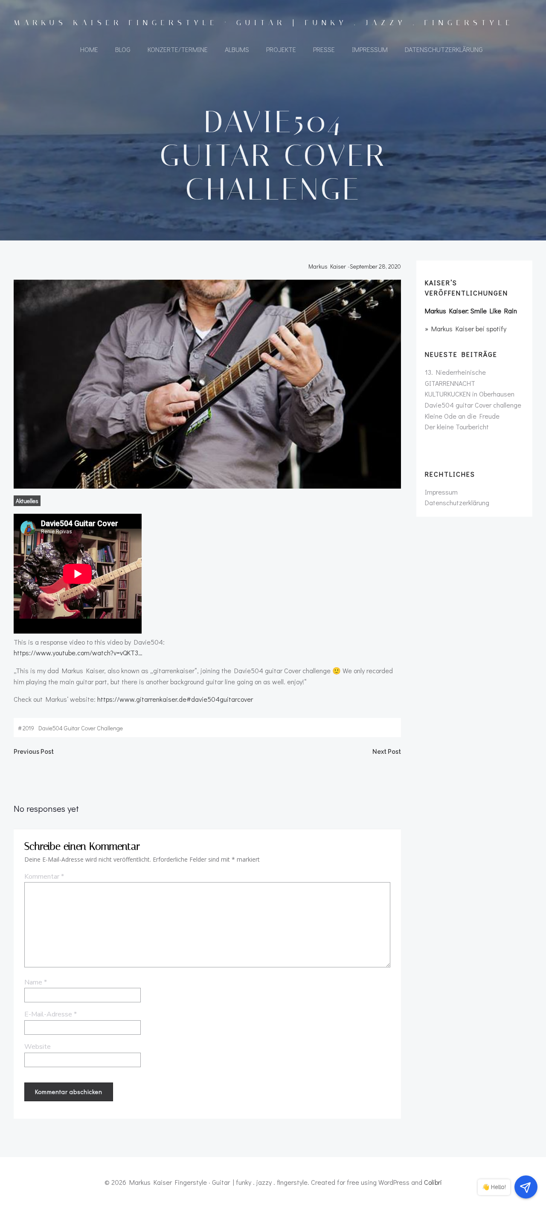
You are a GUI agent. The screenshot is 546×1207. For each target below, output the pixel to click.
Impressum (370, 49)
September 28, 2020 (375, 266)
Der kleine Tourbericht (457, 426)
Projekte (281, 49)
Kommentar (44, 876)
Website (37, 1046)
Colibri (433, 1182)
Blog (123, 49)
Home (89, 49)
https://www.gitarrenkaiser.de (141, 699)
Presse (324, 49)
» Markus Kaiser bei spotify (465, 328)
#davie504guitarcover (219, 699)
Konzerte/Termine (178, 49)
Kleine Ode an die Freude (462, 415)
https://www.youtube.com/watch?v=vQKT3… (78, 652)
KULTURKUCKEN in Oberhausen (469, 393)
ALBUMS (237, 49)
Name (35, 982)
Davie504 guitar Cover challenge (80, 728)
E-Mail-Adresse (50, 1014)
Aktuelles (27, 501)
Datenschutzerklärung (444, 49)
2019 (28, 728)
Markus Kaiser (327, 266)
